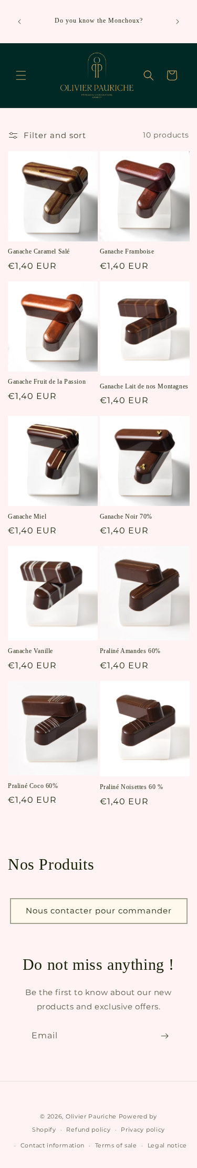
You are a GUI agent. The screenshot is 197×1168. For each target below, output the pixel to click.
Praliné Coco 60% (33, 786)
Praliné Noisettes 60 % (131, 787)
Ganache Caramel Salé (39, 251)
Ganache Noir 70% (126, 516)
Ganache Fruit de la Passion (47, 381)
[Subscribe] (164, 1036)
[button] (21, 75)
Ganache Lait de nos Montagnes (144, 386)
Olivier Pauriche (92, 1116)
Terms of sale (116, 1145)
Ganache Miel (27, 516)
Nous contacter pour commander (99, 911)
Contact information (52, 1145)
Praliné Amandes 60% (130, 651)
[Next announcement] (177, 21)
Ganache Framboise (127, 251)
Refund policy (88, 1129)
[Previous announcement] (19, 21)
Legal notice (167, 1145)
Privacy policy (143, 1129)
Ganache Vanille (30, 651)
